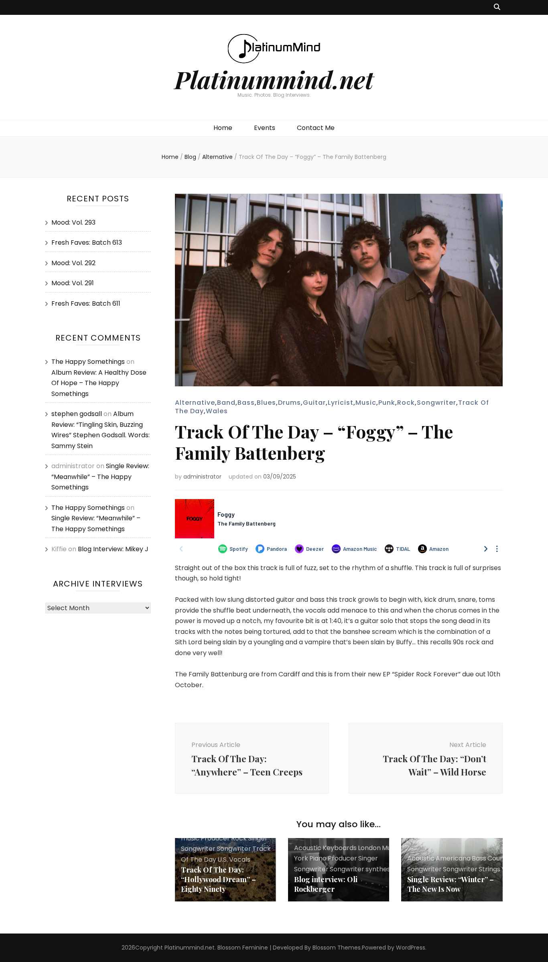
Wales (217, 411)
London (369, 847)
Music (365, 402)
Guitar (314, 402)
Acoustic (307, 847)
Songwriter (436, 402)
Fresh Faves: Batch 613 (86, 242)
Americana (453, 858)
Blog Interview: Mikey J (113, 549)
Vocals (239, 859)
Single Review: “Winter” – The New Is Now (450, 884)
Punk (386, 402)
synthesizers (385, 869)
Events (264, 127)
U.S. (222, 859)
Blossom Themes (337, 948)
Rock (406, 402)
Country (500, 858)
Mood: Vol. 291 (72, 283)
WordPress (410, 948)
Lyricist (340, 402)
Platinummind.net (274, 79)
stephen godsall (76, 413)
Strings (489, 869)
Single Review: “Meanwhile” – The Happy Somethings (100, 476)
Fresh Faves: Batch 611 (85, 303)
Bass (246, 402)
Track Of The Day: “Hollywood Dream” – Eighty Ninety (218, 879)
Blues (266, 402)
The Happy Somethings (88, 361)
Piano (318, 858)
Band (226, 402)
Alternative (195, 402)
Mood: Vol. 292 (73, 263)
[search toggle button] (497, 7)
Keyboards (340, 847)
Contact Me (316, 127)
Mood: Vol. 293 (73, 222)
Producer (215, 838)
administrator (202, 477)
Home (222, 127)
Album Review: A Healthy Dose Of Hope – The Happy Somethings (98, 383)
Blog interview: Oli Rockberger (325, 884)
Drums (289, 402)
